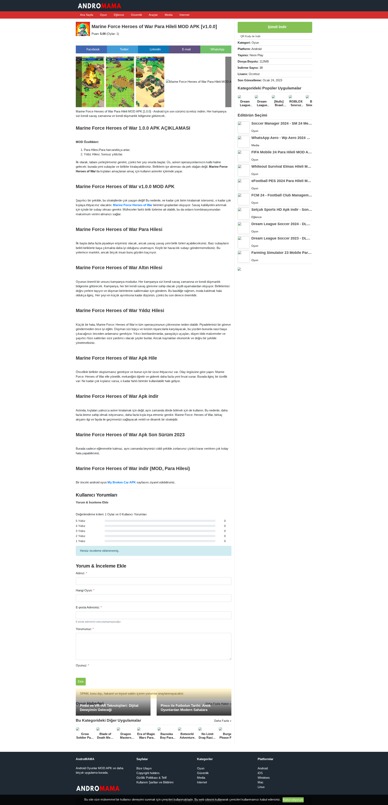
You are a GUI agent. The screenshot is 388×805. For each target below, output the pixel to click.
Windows (264, 777)
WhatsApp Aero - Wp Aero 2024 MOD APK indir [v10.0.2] (281, 138)
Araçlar (153, 14)
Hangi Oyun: (85, 590)
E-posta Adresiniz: (89, 607)
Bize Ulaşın (144, 768)
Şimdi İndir (277, 27)
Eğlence (118, 14)
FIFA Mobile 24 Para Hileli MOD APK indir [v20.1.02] (281, 152)
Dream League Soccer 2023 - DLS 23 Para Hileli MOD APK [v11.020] (281, 238)
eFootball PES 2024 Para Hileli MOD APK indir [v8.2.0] (281, 181)
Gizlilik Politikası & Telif (151, 777)
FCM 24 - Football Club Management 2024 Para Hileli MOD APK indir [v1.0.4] (281, 195)
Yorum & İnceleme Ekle (92, 502)
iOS (260, 773)
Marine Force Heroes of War (132, 205)
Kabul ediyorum (293, 799)
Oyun (103, 14)
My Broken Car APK (122, 482)
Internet (184, 14)
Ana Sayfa (86, 14)
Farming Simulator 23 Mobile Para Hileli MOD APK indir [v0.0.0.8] (281, 253)
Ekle (81, 681)
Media (168, 14)
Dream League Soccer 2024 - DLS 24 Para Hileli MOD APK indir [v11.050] (281, 224)
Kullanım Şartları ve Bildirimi (154, 782)
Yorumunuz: (85, 629)
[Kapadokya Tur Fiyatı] (239, 268)
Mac (261, 782)
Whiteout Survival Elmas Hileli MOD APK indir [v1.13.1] (281, 166)
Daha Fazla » (222, 720)
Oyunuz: (82, 665)
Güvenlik (136, 14)
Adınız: (81, 573)
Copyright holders (148, 773)
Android (263, 768)
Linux (261, 787)
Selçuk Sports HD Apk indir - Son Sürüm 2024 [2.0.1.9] (281, 210)
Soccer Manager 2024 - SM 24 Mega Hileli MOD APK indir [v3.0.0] (281, 123)
